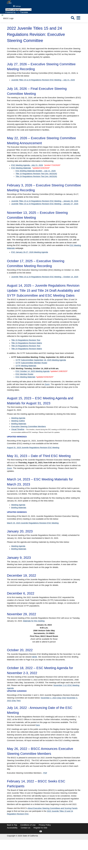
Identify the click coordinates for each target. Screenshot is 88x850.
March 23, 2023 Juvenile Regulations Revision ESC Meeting (33, 523)
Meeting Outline (18, 421)
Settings (18, 6)
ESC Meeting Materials (21, 168)
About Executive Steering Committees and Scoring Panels (52, 808)
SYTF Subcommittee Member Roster (31, 363)
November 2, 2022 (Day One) (53, 698)
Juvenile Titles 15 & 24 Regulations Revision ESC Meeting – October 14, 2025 (44, 277)
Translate (24, 12)
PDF (45, 773)
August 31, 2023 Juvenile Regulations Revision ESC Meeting (33, 448)
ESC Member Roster (24, 374)
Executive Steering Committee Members (28, 426)
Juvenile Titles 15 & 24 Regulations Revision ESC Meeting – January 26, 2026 (44, 201)
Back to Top (12, 825)
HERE (34, 657)
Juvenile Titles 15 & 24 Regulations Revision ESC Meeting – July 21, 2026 (43, 80)
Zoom (47, 384)
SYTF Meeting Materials (26, 366)
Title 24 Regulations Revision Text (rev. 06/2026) (36, 176)
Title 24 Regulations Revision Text (25, 346)
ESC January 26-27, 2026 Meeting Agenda (29, 252)
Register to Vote (40, 828)
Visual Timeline (17, 429)
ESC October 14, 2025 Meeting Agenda (32, 371)
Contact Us (25, 828)
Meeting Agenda (18, 418)
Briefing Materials (18, 424)
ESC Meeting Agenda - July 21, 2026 (27, 165)
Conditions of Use (28, 825)
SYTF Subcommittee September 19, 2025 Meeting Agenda (41, 360)
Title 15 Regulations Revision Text (25, 340)
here (38, 725)
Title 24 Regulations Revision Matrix (26, 349)
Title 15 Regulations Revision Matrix (26, 343)
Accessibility (12, 828)
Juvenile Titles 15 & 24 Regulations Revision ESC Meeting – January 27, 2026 (44, 204)
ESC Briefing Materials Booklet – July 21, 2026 (36, 171)
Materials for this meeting (34, 621)
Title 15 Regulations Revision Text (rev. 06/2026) (36, 174)
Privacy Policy (45, 825)
